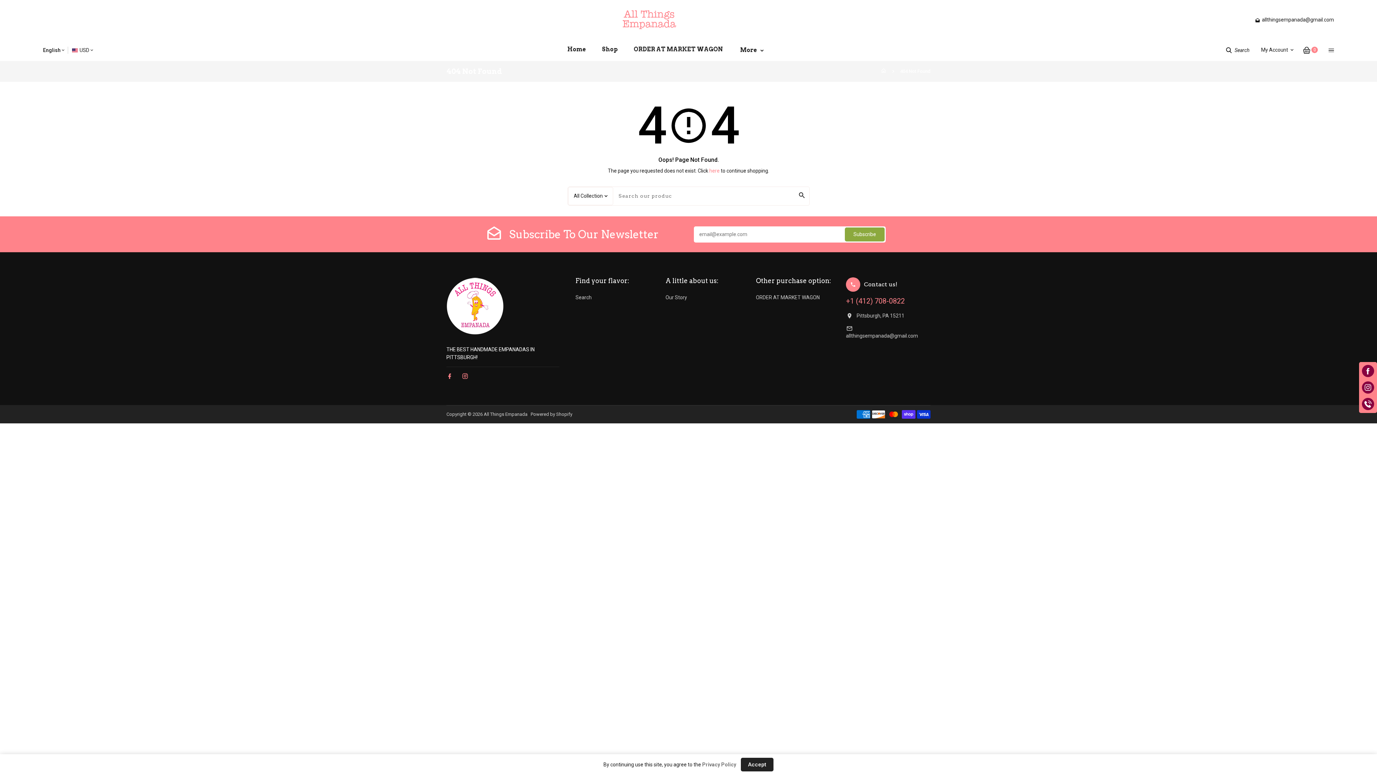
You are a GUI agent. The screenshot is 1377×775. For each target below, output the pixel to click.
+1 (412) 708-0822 (875, 301)
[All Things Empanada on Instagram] (465, 376)
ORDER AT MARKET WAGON (788, 297)
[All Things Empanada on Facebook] (449, 376)
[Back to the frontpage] (883, 71)
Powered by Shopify (551, 414)
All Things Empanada (505, 414)
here (714, 171)
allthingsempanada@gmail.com (882, 336)
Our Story (676, 297)
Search (584, 297)
